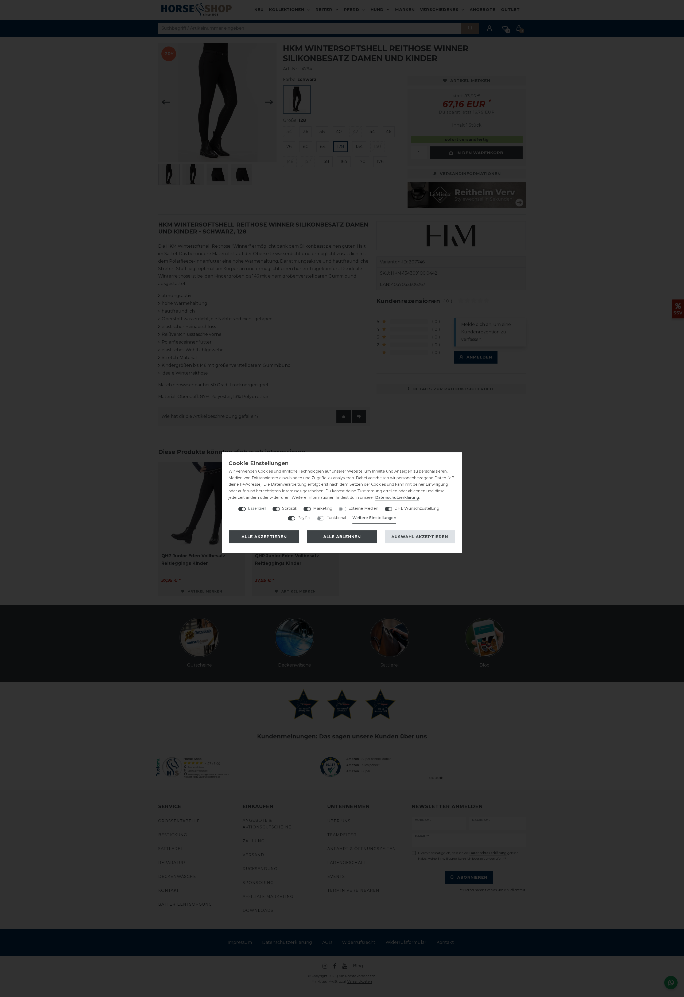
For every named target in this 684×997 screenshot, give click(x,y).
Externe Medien (363, 508)
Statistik (289, 508)
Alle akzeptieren (264, 536)
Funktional (336, 517)
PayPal (303, 517)
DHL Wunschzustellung (416, 508)
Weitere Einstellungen (374, 517)
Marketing (322, 508)
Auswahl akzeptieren (419, 536)
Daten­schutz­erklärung (397, 497)
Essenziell (257, 508)
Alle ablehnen (342, 536)
